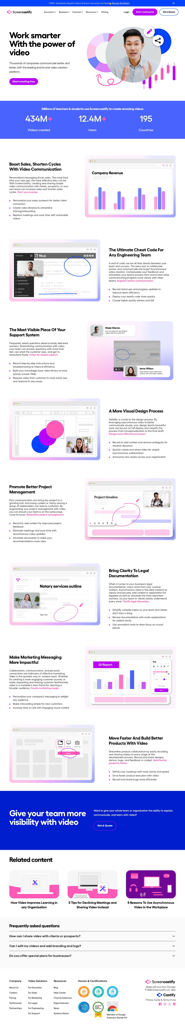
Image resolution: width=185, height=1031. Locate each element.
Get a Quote (169, 12)
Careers (13, 992)
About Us (13, 987)
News (56, 1008)
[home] (19, 12)
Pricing (104, 12)
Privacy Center (153, 1000)
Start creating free (145, 12)
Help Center (60, 992)
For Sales (32, 992)
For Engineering (36, 1008)
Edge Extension (61, 1003)
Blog (56, 987)
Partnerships (15, 1008)
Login (126, 12)
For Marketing (35, 998)
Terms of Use (169, 1000)
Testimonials (15, 1003)
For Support (34, 1013)
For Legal (32, 1003)
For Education (35, 987)
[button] (51, 12)
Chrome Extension (63, 998)
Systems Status (61, 1013)
